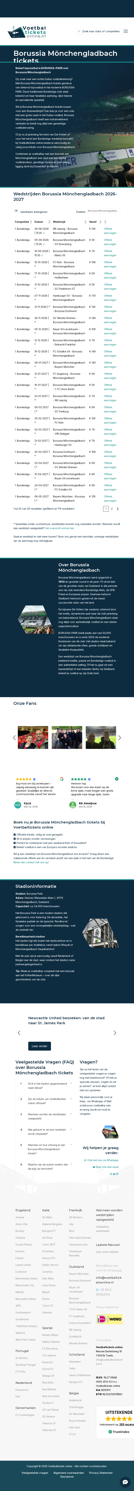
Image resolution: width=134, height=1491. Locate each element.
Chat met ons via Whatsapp (102, 1160)
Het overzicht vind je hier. (59, 528)
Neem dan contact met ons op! (31, 862)
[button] (31, 222)
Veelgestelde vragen (35, 1472)
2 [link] (112, 508)
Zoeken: (81, 211)
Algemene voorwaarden (68, 1472)
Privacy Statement (101, 1472)
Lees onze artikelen (107, 1251)
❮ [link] (100, 508)
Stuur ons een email (107, 1166)
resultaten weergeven (33, 211)
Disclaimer (67, 1476)
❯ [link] (118, 508)
